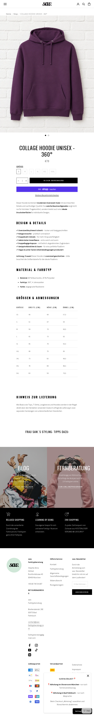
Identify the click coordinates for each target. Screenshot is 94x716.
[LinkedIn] (29, 654)
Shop (15, 14)
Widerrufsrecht (56, 580)
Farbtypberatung (57, 569)
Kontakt (53, 564)
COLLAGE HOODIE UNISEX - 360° (33, 14)
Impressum (76, 669)
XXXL (53, 171)
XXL (44, 171)
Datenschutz (77, 664)
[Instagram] (36, 645)
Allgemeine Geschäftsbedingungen (58, 574)
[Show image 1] (45, 135)
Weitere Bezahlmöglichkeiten (47, 195)
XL (38, 171)
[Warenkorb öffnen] (89, 4)
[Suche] (83, 4)
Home (8, 14)
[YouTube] (29, 650)
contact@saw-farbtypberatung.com (36, 625)
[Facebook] (29, 645)
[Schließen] (88, 676)
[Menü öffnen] (5, 4)
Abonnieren (82, 592)
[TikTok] (36, 650)
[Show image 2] (48, 135)
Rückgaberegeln (56, 585)
